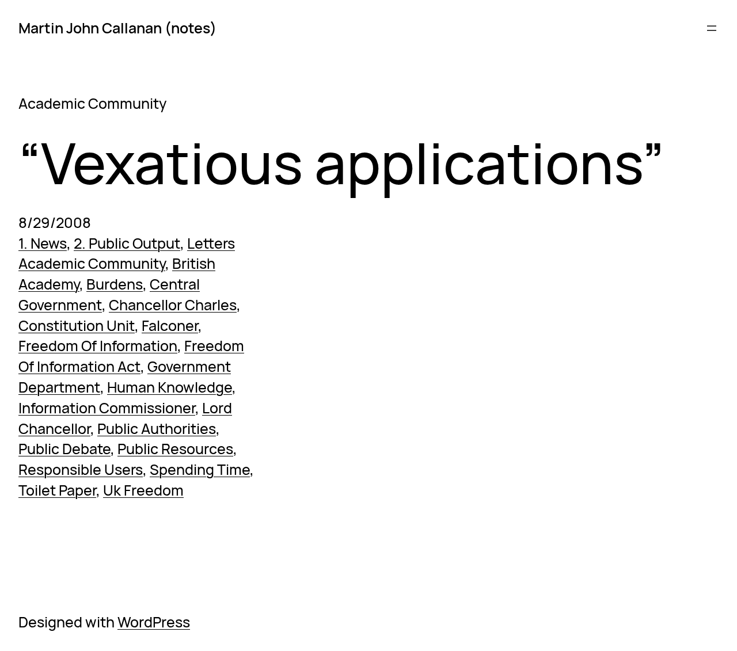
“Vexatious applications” (341, 163)
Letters (211, 243)
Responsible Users (80, 469)
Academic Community (91, 263)
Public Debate (64, 449)
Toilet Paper (57, 490)
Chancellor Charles (173, 305)
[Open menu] (712, 28)
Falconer (170, 325)
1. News (42, 243)
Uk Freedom (143, 490)
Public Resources (175, 449)
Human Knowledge (169, 387)
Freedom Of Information (97, 346)
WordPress (153, 622)
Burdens (114, 284)
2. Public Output (127, 243)
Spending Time (200, 469)
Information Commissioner (106, 408)
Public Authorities (156, 428)
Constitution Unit (76, 325)
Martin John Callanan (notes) (117, 28)
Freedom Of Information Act (131, 356)
